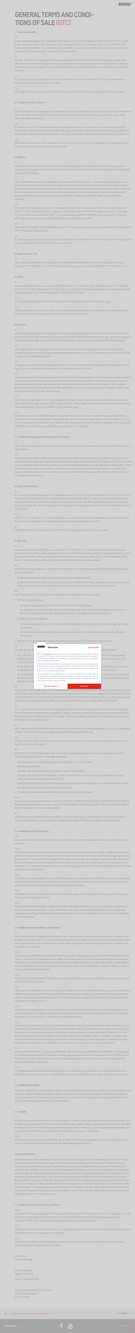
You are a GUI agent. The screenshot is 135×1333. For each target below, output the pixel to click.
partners (48, 654)
